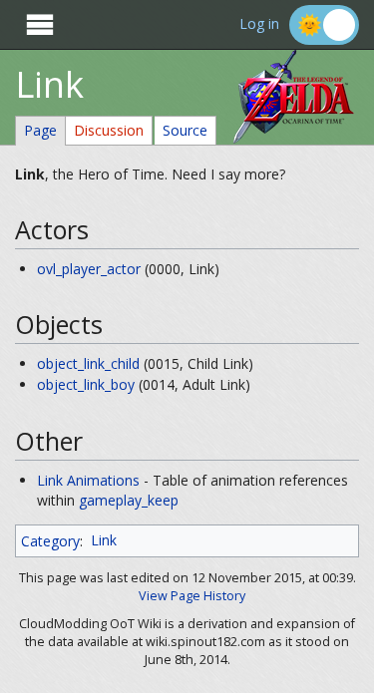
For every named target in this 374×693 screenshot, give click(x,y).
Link (104, 539)
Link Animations (88, 480)
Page (40, 130)
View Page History (192, 595)
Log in (259, 24)
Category (50, 539)
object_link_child (88, 363)
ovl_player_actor (89, 268)
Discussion (109, 130)
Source (185, 130)
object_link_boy (86, 384)
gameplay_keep (129, 500)
